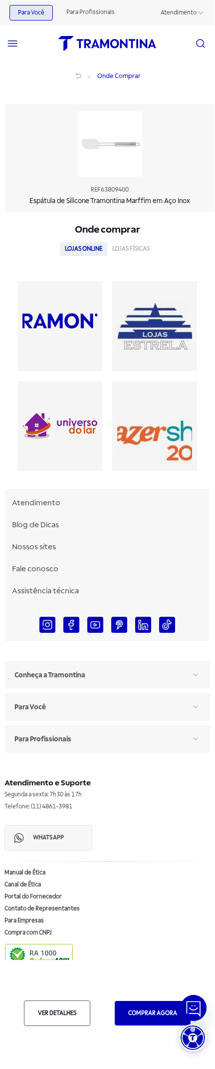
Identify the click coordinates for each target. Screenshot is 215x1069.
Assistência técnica (45, 590)
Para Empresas (24, 920)
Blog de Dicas (35, 524)
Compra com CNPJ (28, 932)
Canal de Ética (22, 884)
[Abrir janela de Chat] (194, 1008)
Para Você (31, 13)
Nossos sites (34, 546)
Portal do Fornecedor (33, 896)
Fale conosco (35, 568)
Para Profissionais (90, 12)
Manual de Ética (24, 872)
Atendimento (179, 13)
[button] (193, 1037)
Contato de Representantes (42, 908)
